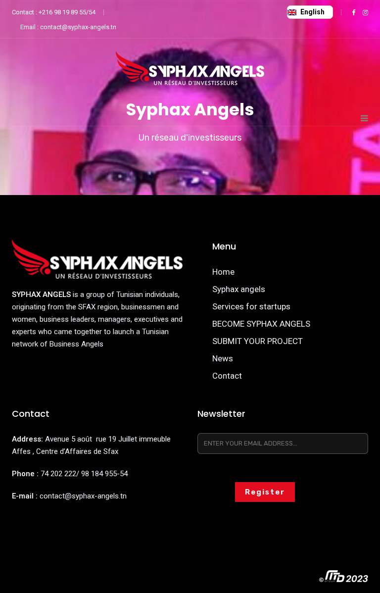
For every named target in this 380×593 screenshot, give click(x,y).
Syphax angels (238, 289)
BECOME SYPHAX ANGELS (261, 324)
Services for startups (251, 306)
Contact (227, 376)
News (222, 358)
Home (223, 272)
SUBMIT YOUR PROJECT (257, 341)
